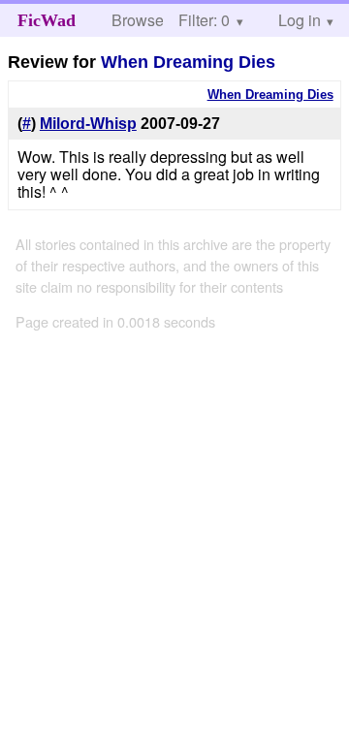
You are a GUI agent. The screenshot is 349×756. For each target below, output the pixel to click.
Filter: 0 (204, 20)
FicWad (46, 20)
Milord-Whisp (88, 123)
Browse (137, 20)
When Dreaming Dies (188, 62)
